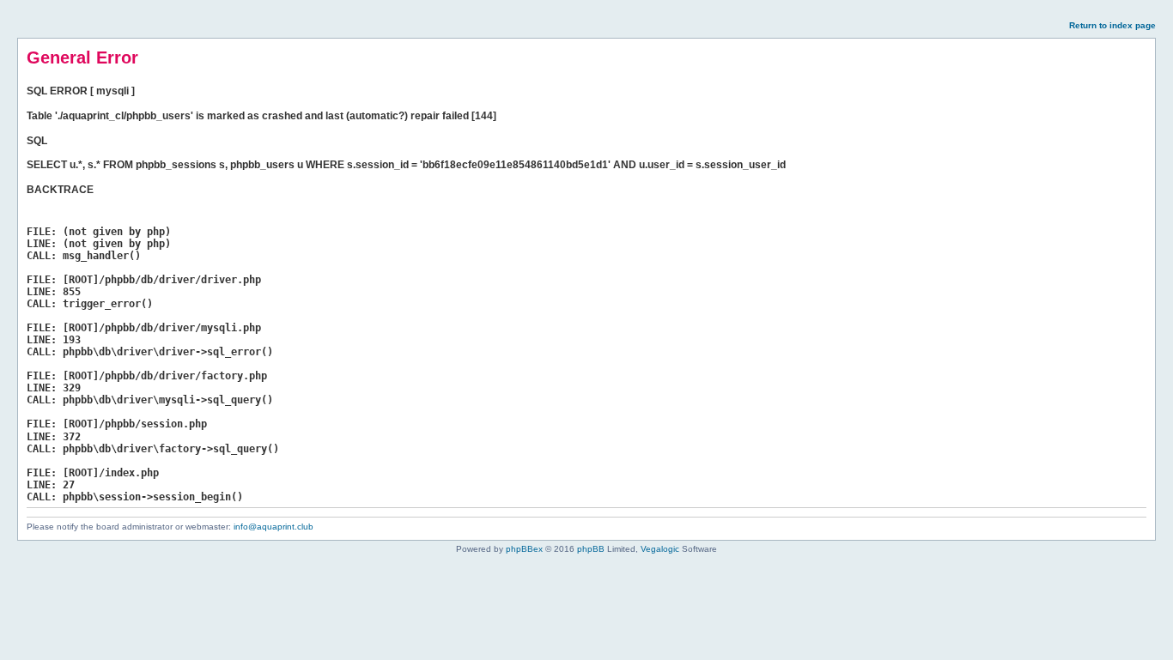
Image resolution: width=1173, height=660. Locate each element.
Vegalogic (660, 549)
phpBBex (524, 549)
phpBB (591, 549)
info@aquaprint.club (273, 526)
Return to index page (1112, 25)
